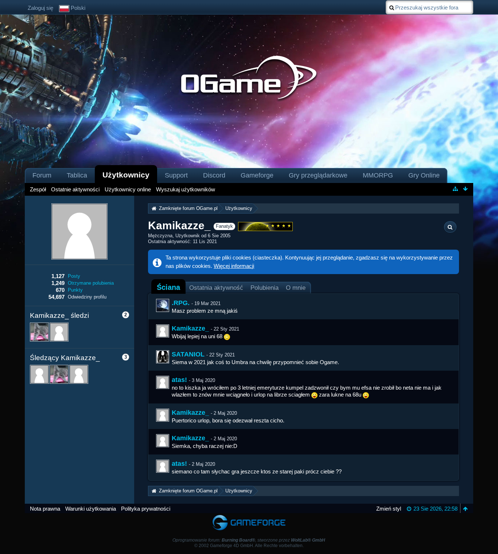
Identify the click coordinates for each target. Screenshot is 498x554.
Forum (41, 175)
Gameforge (257, 175)
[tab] (168, 287)
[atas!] (162, 382)
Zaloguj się (40, 8)
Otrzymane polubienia (91, 283)
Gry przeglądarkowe (318, 175)
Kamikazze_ (190, 328)
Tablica (77, 175)
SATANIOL (188, 354)
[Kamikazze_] (162, 331)
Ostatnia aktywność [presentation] (216, 287)
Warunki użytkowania (90, 509)
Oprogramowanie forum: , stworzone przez (248, 540)
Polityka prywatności (145, 509)
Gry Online (424, 175)
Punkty (75, 290)
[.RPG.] (162, 305)
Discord (214, 175)
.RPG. (181, 303)
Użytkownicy (125, 175)
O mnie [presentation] (296, 287)
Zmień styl (388, 509)
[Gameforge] (249, 517)
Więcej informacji (234, 266)
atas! (179, 379)
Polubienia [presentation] (264, 287)
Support (176, 175)
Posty (74, 276)
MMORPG (378, 175)
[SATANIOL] (162, 356)
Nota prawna (45, 509)
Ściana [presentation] (168, 287)
